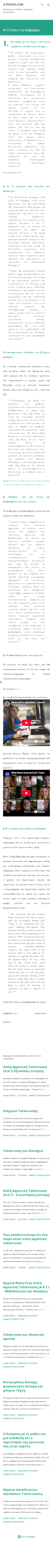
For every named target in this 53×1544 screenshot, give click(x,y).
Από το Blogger (28, 1536)
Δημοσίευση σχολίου (28, 1315)
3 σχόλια (22, 1267)
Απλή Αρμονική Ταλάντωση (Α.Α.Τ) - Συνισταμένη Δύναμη (26, 1192)
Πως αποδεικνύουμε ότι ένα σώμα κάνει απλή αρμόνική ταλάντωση (25, 1238)
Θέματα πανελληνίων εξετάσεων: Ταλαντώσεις (23, 1491)
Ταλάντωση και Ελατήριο (23, 1151)
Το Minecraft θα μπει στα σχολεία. (24, 655)
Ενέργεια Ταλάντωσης (20, 1111)
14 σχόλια (22, 1175)
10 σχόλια (22, 1135)
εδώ (19, 172)
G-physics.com (13, 4)
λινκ (17, 688)
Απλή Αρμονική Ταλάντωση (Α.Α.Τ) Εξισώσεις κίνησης (25, 1069)
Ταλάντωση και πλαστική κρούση (23, 1336)
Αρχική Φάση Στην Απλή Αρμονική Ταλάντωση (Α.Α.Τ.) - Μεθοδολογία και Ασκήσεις (26, 1287)
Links (14, 1013)
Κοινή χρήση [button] (41, 1013)
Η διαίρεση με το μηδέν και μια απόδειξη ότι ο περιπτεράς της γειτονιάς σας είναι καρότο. (24, 1440)
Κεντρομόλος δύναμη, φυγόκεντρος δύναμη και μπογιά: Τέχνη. (23, 1386)
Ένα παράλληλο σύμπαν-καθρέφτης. (26, 828)
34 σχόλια (22, 1219)
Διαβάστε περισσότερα (39, 1095)
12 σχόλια (22, 1095)
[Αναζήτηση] (42, 4)
